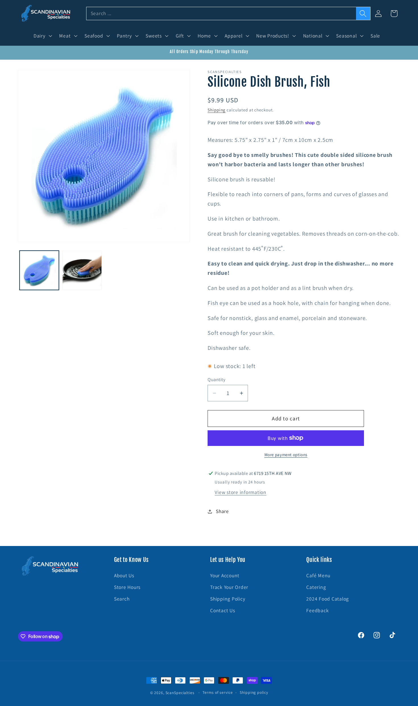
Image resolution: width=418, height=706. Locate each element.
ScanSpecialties (179, 692)
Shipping (216, 110)
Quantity (216, 379)
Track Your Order (229, 587)
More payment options (286, 454)
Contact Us (222, 610)
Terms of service (217, 692)
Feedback (317, 610)
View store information (240, 492)
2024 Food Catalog (327, 598)
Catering (316, 587)
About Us (124, 575)
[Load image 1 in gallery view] (39, 270)
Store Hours (127, 587)
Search (122, 598)
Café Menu (318, 575)
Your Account (224, 575)
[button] (42, 35)
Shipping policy (254, 692)
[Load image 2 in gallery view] (82, 270)
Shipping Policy (227, 598)
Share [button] (222, 511)
